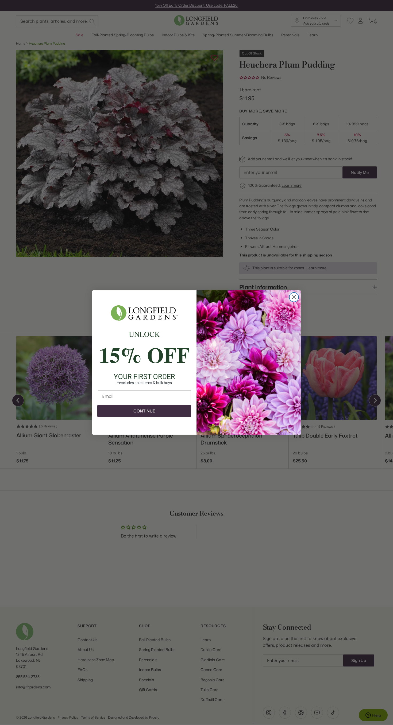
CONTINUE (144, 411)
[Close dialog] (294, 297)
